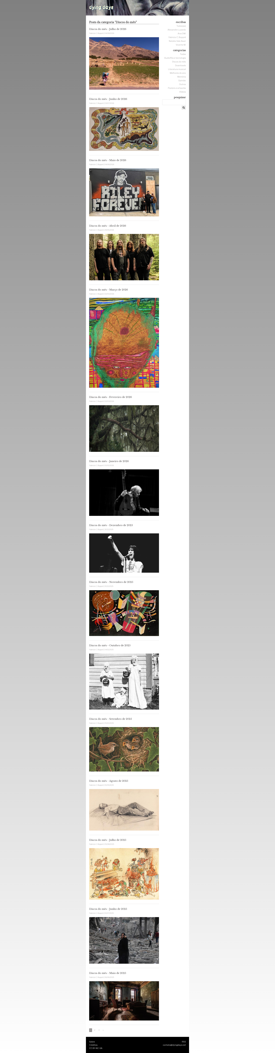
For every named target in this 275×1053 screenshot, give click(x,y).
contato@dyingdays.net (174, 1045)
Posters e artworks (177, 88)
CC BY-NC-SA (95, 1048)
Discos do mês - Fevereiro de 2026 (110, 397)
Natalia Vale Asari (177, 41)
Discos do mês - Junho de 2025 (108, 908)
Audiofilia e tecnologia (175, 58)
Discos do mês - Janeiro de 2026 (109, 461)
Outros (182, 84)
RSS (184, 1041)
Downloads (180, 65)
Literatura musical (177, 69)
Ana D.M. (182, 33)
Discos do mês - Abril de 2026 (107, 225)
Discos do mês (179, 61)
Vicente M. (181, 44)
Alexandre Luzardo (177, 29)
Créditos (93, 1045)
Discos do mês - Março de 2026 (108, 289)
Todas (183, 54)
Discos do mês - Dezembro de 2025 (111, 525)
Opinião (182, 80)
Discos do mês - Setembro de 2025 (110, 718)
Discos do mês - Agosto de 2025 (108, 780)
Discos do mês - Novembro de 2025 (111, 582)
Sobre (92, 1041)
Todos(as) (181, 26)
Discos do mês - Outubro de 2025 (110, 645)
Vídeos (182, 91)
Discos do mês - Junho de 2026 (108, 99)
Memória (181, 76)
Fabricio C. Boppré (177, 37)
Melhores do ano (178, 73)
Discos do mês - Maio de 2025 (107, 973)
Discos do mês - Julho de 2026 (107, 29)
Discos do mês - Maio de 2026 (107, 160)
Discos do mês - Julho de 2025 (107, 839)
